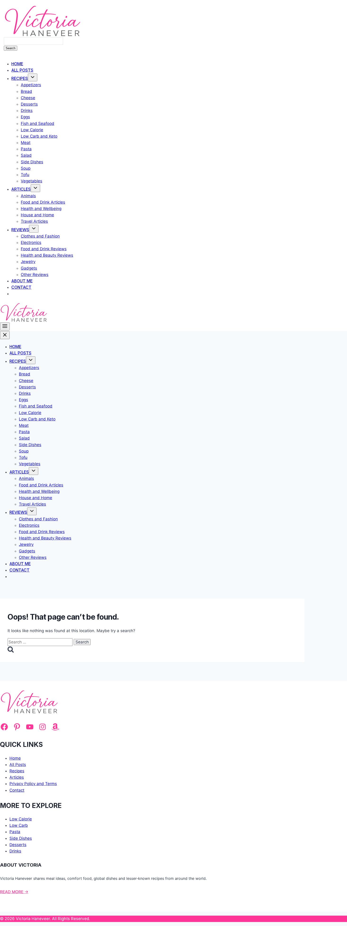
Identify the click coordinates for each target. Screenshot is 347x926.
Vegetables (31, 181)
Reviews (20, 229)
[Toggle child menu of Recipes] (32, 77)
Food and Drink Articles (43, 202)
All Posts (22, 70)
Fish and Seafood (37, 123)
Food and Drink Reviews (44, 249)
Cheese (28, 97)
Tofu (25, 174)
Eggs (25, 117)
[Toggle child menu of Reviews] (33, 229)
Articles (21, 189)
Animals (28, 195)
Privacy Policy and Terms (33, 783)
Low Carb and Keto (39, 136)
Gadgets (29, 268)
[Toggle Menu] (5, 326)
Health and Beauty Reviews (47, 255)
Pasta (26, 149)
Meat (25, 142)
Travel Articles (34, 221)
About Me (22, 281)
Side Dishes (32, 162)
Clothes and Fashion (40, 236)
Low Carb (18, 825)
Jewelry (28, 261)
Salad (26, 155)
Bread (26, 91)
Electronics (31, 242)
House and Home (37, 215)
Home (17, 64)
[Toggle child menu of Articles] (35, 188)
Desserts (29, 104)
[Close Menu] (5, 335)
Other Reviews (34, 274)
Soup (25, 168)
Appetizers (31, 84)
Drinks (27, 110)
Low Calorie (32, 130)
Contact (21, 287)
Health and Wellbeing (41, 208)
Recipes (19, 78)
